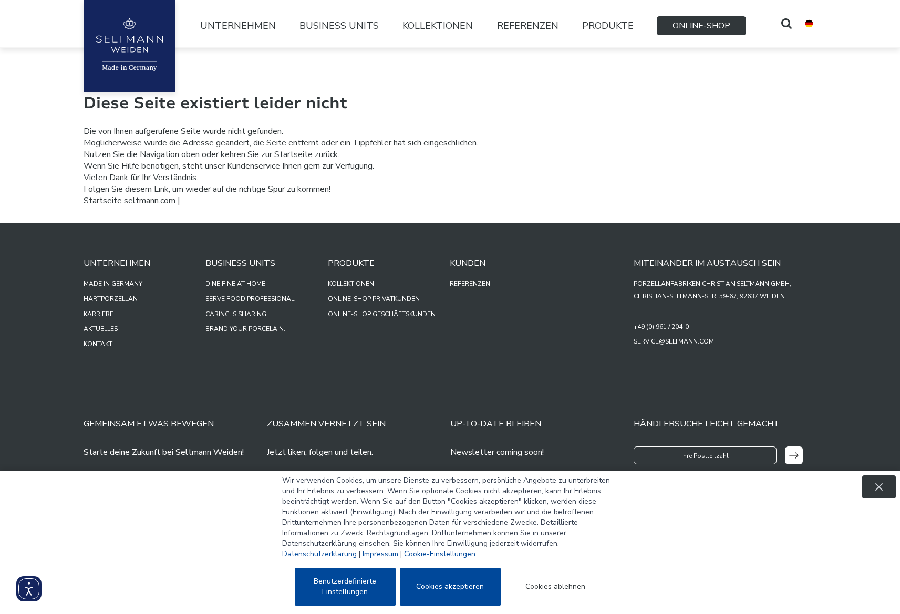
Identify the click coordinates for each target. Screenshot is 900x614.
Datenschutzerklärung (319, 554)
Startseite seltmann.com (129, 200)
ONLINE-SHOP (701, 26)
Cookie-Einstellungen (439, 554)
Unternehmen (238, 25)
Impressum (380, 554)
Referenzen (527, 25)
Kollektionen (437, 25)
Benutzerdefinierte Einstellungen (345, 586)
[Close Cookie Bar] (879, 486)
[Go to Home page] (129, 46)
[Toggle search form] (786, 23)
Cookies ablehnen (555, 586)
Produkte (608, 25)
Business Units (339, 25)
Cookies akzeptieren (450, 586)
